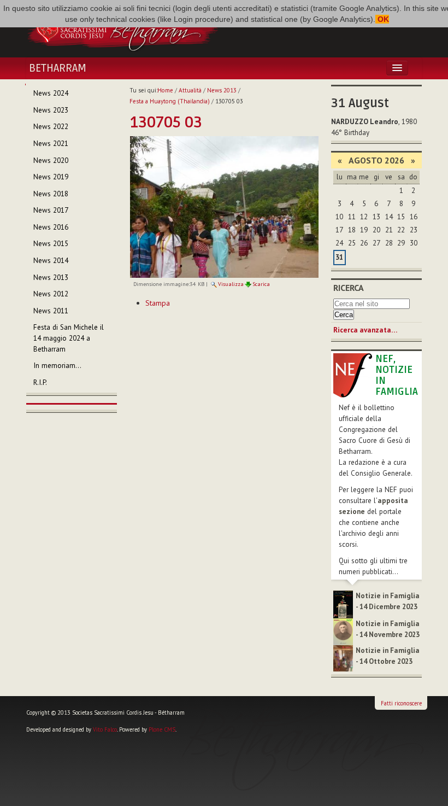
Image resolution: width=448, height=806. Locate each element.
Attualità (190, 90)
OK (382, 19)
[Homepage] (122, 29)
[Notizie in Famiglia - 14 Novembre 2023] (343, 631)
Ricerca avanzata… (365, 330)
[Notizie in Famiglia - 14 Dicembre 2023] (343, 604)
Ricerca (348, 287)
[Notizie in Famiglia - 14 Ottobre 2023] (343, 657)
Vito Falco (105, 729)
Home (165, 90)
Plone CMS (162, 729)
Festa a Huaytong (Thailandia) (169, 101)
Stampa (157, 303)
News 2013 (222, 90)
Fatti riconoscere (401, 703)
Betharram (57, 68)
